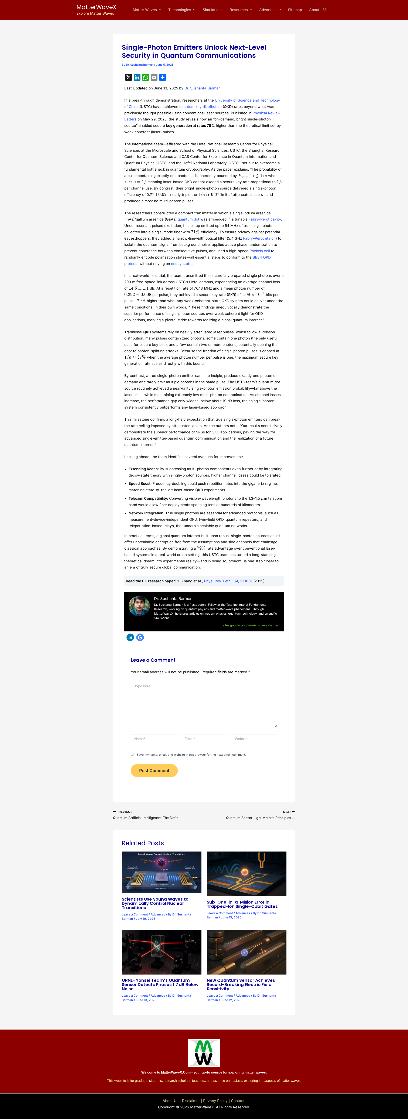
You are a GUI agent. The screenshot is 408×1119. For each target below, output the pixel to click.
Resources (239, 10)
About (314, 10)
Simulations (212, 10)
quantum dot (188, 219)
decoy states (182, 264)
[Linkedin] (130, 637)
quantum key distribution (200, 107)
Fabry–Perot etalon (259, 238)
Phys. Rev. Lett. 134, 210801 (228, 581)
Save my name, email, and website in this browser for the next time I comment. (191, 754)
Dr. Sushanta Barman (202, 88)
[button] (159, 10)
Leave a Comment (135, 914)
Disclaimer (191, 1101)
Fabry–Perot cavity (265, 219)
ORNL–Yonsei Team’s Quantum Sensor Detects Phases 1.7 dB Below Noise (160, 984)
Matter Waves (145, 10)
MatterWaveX (96, 7)
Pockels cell (259, 251)
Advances (267, 10)
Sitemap (295, 10)
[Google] (140, 637)
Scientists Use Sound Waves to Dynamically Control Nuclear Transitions (155, 903)
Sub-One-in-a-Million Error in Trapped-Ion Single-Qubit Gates (242, 904)
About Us (170, 1101)
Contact (238, 1101)
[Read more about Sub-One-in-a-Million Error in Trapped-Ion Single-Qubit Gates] (246, 873)
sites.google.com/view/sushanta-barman (251, 625)
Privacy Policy (215, 1101)
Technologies (179, 10)
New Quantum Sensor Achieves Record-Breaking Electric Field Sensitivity (241, 984)
